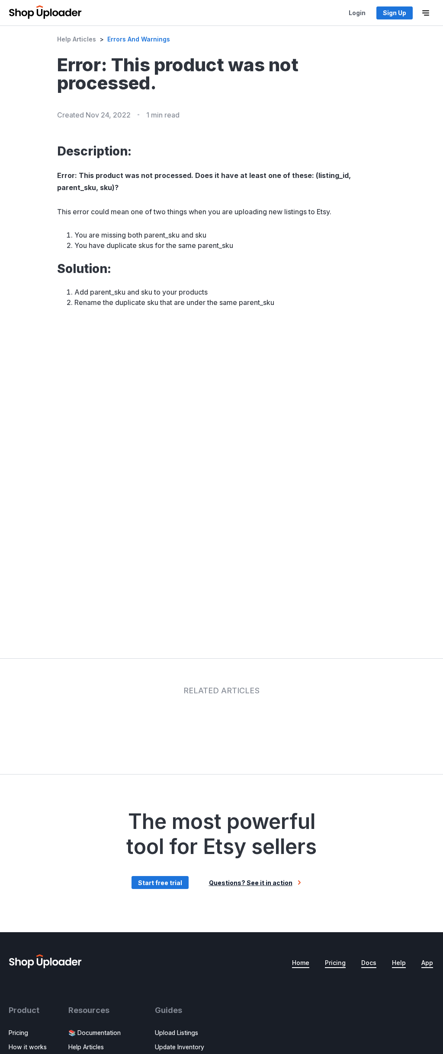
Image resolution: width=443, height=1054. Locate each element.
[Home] (45, 13)
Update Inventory (179, 1047)
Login (357, 12)
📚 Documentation (94, 1032)
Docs (368, 962)
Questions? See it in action (250, 882)
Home (300, 962)
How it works (28, 1047)
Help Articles (76, 39)
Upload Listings (176, 1032)
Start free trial (160, 882)
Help (399, 962)
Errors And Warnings (138, 39)
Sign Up (394, 12)
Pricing (335, 962)
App (427, 962)
